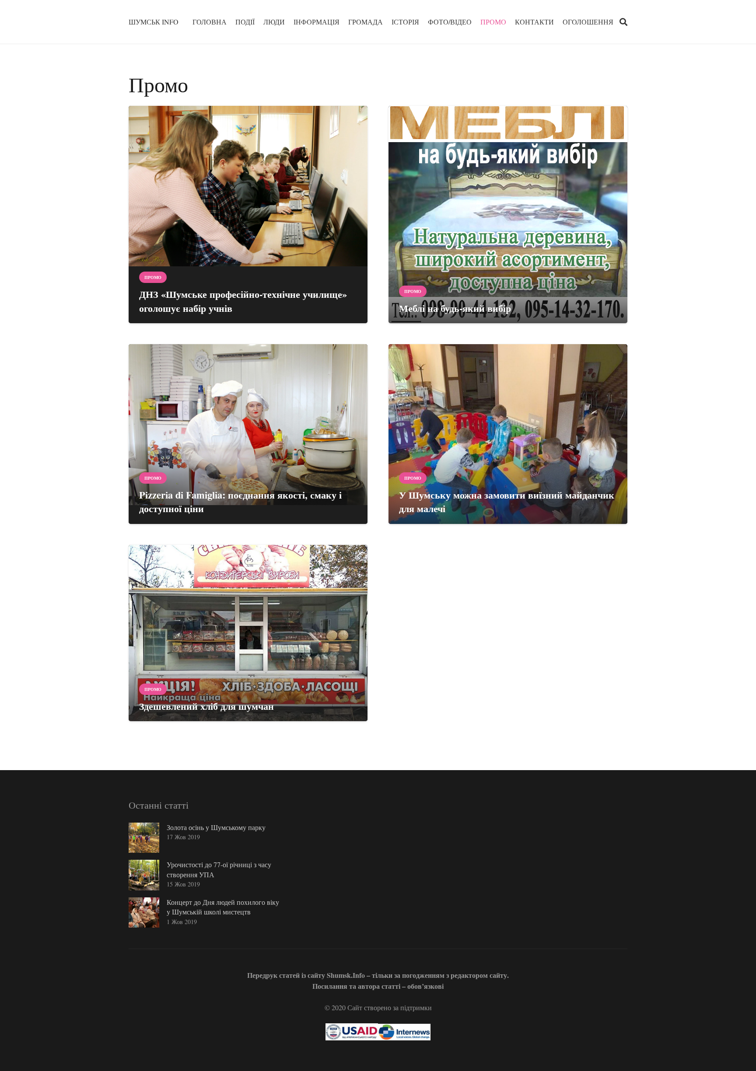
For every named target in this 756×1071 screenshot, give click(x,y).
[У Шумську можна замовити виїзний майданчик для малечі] (507, 434)
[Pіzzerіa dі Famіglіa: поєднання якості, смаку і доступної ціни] (248, 434)
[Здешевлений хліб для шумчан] (248, 633)
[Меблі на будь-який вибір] (507, 214)
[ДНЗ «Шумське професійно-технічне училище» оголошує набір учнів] (248, 214)
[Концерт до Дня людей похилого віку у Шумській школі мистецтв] (144, 912)
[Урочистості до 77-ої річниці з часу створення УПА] (144, 875)
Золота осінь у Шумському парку (216, 827)
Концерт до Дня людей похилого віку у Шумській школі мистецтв (223, 906)
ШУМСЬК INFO (153, 21)
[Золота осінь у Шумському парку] (144, 838)
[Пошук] (623, 22)
